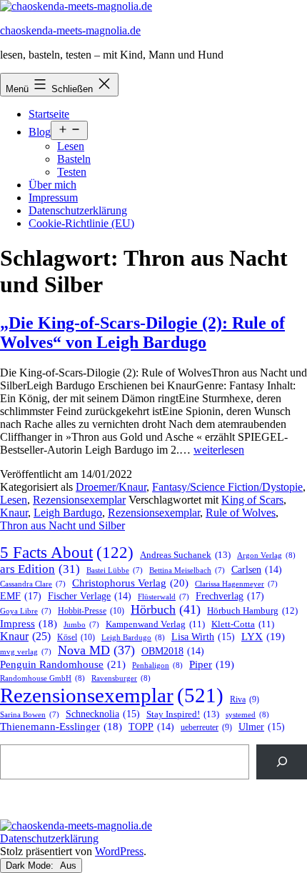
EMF (20, 596)
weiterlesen (218, 450)
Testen (71, 172)
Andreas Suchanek (185, 554)
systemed (247, 714)
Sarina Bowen (29, 715)
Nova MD (96, 650)
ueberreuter (206, 727)
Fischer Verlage (89, 596)
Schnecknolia (103, 714)
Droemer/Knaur (111, 487)
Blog (40, 132)
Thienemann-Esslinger (61, 726)
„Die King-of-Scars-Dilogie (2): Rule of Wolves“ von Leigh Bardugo (142, 332)
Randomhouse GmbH (42, 678)
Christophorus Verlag (130, 583)
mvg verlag (25, 652)
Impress (28, 623)
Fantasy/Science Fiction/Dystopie (227, 487)
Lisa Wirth (203, 637)
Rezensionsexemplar (79, 500)
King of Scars (252, 500)
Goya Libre (25, 611)
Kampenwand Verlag (155, 624)
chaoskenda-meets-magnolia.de (70, 30)
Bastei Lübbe (114, 570)
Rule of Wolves (241, 513)
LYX (263, 636)
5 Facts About (67, 553)
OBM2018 (172, 651)
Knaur (14, 513)
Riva (244, 699)
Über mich (52, 185)
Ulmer (261, 727)
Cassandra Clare (33, 584)
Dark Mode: (31, 865)
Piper (211, 664)
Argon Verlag (266, 555)
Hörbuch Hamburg (252, 611)
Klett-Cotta (242, 624)
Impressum (53, 197)
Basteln (74, 159)
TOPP (151, 727)
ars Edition (40, 569)
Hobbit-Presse (91, 611)
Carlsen (256, 569)
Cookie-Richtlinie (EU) (81, 223)
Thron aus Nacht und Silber (62, 525)
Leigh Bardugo (68, 513)
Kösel (76, 637)
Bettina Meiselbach (187, 570)
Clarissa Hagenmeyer (236, 584)
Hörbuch (166, 609)
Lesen (70, 146)
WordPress (119, 851)
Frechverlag (230, 596)
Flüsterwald (163, 597)
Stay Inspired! (182, 714)
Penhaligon (157, 665)
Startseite (49, 114)
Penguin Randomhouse (63, 664)
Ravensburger (121, 678)
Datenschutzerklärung (78, 210)
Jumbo (81, 625)
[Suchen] (281, 761)
